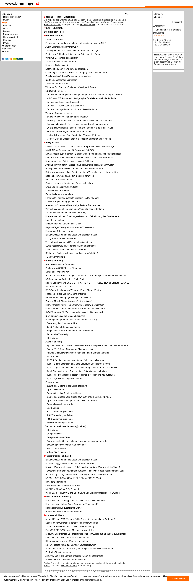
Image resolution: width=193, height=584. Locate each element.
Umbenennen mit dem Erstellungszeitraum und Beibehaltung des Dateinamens (82, 216)
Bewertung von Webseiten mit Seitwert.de (66, 445)
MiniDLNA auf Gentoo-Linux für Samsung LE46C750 (70, 150)
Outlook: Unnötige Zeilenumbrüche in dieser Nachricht (72, 109)
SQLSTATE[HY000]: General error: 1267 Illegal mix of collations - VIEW (78, 474)
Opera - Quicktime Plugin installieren (64, 393)
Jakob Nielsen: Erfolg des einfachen (63, 327)
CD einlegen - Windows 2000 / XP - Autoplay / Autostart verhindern (76, 72)
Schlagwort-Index (69, 566)
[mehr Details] (161, 35)
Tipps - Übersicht (53, 28)
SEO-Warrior (53, 338)
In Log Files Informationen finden (60, 238)
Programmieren (52, 456)
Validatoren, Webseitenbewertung (61, 426)
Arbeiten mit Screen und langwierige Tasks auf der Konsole (72, 205)
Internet (48, 260)
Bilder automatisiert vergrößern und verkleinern (67, 541)
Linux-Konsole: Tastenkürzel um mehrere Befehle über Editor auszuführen (79, 157)
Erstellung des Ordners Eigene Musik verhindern (68, 76)
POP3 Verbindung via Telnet (60, 419)
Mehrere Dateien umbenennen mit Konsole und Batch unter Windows (79, 139)
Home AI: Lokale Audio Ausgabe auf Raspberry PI (71, 504)
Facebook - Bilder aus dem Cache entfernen (66, 294)
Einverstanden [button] (178, 578)
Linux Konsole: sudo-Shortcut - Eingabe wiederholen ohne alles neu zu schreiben (83, 154)
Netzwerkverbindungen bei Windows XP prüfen (69, 131)
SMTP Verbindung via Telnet (60, 423)
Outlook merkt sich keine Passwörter (64, 102)
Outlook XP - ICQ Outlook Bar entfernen (65, 106)
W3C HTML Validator (56, 448)
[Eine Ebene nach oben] (159, 35)
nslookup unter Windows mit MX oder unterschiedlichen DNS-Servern (79, 120)
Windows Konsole (53, 113)
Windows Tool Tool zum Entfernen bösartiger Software (70, 87)
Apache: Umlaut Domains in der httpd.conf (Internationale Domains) (78, 353)
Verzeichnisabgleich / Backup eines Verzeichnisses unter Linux (74, 209)
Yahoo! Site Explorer (56, 452)
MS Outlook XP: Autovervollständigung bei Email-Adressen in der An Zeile (81, 98)
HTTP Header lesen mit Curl (58, 286)
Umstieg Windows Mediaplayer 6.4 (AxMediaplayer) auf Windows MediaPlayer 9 (82, 467)
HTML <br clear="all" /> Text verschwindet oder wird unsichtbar (74, 305)
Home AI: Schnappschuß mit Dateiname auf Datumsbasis (75, 500)
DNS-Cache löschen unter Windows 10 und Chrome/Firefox (73, 290)
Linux (47, 142)
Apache (49, 342)
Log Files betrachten (54, 220)
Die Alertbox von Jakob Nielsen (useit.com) (65, 316)
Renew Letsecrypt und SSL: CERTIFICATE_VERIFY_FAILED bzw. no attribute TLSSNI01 (87, 283)
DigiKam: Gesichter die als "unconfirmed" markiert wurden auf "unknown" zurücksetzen (85, 534)
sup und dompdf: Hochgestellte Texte (62, 485)
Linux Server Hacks (56, 257)
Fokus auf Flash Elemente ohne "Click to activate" (68, 301)
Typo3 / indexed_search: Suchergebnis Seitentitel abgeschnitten (77, 371)
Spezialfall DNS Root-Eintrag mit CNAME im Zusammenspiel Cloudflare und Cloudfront (86, 275)
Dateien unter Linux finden (57, 190)
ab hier (59, 35)
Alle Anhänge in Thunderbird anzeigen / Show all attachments (74, 556)
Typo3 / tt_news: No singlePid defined (64, 378)
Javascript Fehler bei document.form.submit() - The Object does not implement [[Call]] (84, 471)
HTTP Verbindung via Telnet (60, 412)
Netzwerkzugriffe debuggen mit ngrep (62, 202)
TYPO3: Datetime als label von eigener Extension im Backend (76, 360)
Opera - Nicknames (56, 389)
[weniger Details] (156, 35)
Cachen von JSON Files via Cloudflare (63, 268)
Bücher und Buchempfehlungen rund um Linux (67, 253)
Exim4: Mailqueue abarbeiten (59, 194)
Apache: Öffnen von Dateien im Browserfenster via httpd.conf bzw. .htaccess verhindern (87, 345)
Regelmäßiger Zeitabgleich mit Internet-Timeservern (69, 227)
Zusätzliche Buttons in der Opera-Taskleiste (67, 386)
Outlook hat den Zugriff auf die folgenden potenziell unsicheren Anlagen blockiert (84, 95)
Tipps (127, 14)
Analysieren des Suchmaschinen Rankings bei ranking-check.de (77, 441)
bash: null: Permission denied (59, 179)
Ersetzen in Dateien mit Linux (59, 231)
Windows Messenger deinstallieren (61, 58)
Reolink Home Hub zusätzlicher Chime (63, 508)
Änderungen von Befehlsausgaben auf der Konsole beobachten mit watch (79, 165)
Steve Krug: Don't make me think (62, 323)
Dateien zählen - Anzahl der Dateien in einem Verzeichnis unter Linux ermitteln (82, 172)
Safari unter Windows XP (57, 272)
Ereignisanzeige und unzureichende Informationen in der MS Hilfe (76, 43)
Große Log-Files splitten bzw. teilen (61, 187)
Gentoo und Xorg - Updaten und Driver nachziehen (69, 183)
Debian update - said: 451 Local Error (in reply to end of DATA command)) (79, 146)
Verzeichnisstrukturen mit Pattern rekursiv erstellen (68, 242)
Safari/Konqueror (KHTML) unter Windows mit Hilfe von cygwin (74, 312)
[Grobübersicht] (154, 35)
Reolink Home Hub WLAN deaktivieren (63, 511)
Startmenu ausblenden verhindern (61, 80)
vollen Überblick (87, 25)
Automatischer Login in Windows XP (62, 47)
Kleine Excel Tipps (54, 39)
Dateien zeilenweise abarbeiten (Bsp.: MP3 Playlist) (69, 176)
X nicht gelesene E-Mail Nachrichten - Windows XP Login (72, 50)
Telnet (48, 408)
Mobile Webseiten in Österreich (60, 264)
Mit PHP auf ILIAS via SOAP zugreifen (63, 489)
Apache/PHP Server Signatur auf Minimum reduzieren (72, 349)
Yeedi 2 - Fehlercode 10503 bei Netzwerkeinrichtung (69, 526)
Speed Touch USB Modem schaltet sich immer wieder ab (71, 523)
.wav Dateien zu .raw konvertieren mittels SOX (66, 560)
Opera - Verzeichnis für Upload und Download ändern (72, 400)
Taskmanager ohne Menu (57, 84)
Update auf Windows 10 (56, 65)
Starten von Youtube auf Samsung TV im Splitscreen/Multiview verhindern (79, 548)
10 (170, 40)
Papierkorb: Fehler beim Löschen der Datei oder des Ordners (73, 54)
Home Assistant (52, 496)
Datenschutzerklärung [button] (90, 580)
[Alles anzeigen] (164, 35)
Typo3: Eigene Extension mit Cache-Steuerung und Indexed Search (78, 364)
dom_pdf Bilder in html (55, 482)
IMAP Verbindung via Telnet (60, 415)
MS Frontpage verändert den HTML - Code (65, 279)
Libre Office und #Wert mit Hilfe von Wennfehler (67, 537)
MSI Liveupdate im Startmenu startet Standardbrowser (70, 545)
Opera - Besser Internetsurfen (60, 404)
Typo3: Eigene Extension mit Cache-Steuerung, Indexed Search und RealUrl (82, 367)
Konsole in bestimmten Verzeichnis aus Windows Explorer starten (77, 124)
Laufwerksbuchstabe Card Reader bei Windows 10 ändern (74, 135)
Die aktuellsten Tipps (54, 32)
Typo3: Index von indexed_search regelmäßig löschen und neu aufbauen (81, 375)
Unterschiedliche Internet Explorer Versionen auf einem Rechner (75, 309)
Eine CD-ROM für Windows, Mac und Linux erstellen (69, 530)
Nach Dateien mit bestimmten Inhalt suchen (65, 249)
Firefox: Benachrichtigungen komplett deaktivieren (68, 297)
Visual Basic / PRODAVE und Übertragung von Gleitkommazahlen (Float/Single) (82, 493)
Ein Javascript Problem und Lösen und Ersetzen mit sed (71, 235)
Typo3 (48, 356)
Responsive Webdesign (58, 334)
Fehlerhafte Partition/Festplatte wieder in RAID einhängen (72, 198)
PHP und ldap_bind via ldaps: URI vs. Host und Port (69, 463)
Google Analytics (54, 434)
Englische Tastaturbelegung (58, 552)
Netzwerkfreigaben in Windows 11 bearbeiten (66, 69)
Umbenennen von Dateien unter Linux (63, 224)
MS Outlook (50, 91)
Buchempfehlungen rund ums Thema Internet (66, 320)
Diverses (48, 515)
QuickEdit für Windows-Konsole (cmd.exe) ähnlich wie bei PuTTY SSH (80, 128)
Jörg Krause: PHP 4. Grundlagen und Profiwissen (70, 331)
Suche (47, 566)
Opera (48, 382)
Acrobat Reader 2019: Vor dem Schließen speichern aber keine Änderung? (80, 519)
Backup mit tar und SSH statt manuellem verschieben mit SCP (74, 168)
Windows (49, 35)
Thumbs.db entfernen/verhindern (60, 61)
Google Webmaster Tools (58, 437)
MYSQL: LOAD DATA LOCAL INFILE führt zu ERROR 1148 (73, 478)
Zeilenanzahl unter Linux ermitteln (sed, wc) (65, 213)
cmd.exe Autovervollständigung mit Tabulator (67, 117)
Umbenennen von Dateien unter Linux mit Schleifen (69, 161)
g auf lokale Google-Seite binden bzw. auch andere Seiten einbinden (79, 397)
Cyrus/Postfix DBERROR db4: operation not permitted (70, 246)
